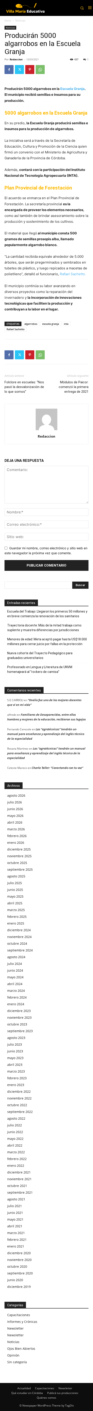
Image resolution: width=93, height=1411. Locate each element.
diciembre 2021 (19, 1172)
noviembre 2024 (19, 937)
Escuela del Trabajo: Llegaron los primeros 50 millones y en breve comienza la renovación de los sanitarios (47, 614)
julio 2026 (14, 802)
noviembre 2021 (19, 1179)
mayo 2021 (15, 1219)
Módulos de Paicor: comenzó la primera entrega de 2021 (73, 387)
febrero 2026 (17, 836)
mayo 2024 (15, 977)
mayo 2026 (15, 815)
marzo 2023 (16, 1071)
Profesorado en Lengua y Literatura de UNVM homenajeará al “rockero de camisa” (39, 669)
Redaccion (16, 59)
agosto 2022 (16, 1118)
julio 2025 (14, 883)
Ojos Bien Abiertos (21, 1348)
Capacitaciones (18, 1315)
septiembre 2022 (20, 1112)
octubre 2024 (17, 943)
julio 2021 (14, 1206)
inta (66, 323)
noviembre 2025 (19, 856)
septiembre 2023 (20, 1031)
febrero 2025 (17, 916)
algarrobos (30, 323)
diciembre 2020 (19, 1253)
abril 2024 (14, 984)
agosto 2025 (16, 876)
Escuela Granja (72, 89)
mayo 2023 (15, 1058)
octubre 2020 (17, 1266)
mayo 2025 (15, 896)
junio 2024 (15, 970)
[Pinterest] (29, 69)
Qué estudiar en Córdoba (27, 1393)
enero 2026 (15, 842)
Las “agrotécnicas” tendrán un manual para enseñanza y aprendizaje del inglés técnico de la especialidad (45, 734)
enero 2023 (15, 1085)
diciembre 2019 (19, 1287)
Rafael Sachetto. (73, 274)
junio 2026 (15, 809)
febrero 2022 (17, 1159)
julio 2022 (14, 1125)
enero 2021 (15, 1246)
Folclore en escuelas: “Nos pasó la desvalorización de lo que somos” (24, 387)
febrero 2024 (17, 997)
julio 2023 (14, 1044)
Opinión (13, 1355)
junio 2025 (15, 890)
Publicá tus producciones (62, 1393)
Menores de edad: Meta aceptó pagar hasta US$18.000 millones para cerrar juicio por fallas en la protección (47, 641)
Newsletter (15, 1328)
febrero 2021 (17, 1239)
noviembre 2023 (19, 1017)
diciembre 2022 (19, 1091)
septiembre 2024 (20, 950)
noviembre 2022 (19, 1098)
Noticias (20, 20)
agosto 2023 (16, 1038)
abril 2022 (14, 1145)
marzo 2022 (16, 1152)
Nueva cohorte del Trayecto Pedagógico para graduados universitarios (39, 655)
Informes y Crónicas (22, 1321)
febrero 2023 (17, 1078)
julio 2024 (14, 964)
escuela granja (50, 323)
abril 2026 (14, 822)
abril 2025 (14, 903)
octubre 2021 (17, 1186)
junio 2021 (15, 1212)
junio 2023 (15, 1051)
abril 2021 (14, 1226)
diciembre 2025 (19, 849)
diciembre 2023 (19, 1011)
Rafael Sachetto (16, 329)
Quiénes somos (46, 1398)
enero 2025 (15, 923)
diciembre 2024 (19, 930)
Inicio (8, 20)
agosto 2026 (16, 795)
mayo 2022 (15, 1138)
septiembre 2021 (20, 1192)
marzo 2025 (16, 910)
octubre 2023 (17, 1024)
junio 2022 (15, 1132)
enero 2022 (15, 1165)
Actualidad (24, 1388)
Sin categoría (17, 1362)
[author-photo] (46, 430)
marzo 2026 (16, 829)
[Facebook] (9, 69)
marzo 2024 (16, 990)
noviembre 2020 (19, 1260)
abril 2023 (14, 1064)
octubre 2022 (17, 1105)
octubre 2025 (17, 863)
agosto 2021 (16, 1199)
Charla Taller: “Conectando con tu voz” (57, 768)
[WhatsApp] (40, 69)
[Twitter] (19, 69)
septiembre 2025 (20, 869)
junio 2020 (15, 1280)
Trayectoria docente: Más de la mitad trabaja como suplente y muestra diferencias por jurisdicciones (44, 628)
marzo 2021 (16, 1233)
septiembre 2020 (20, 1273)
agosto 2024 (16, 957)
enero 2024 (15, 1004)
